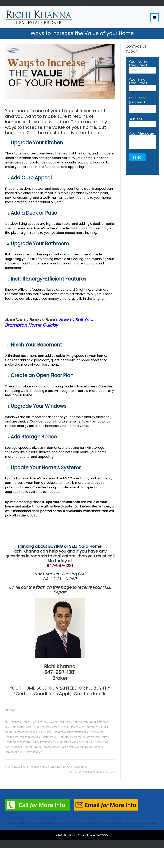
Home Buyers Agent (84, 721)
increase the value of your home (33, 731)
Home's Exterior (59, 726)
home (68, 721)
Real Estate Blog (67, 736)
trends (57, 746)
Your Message (141, 134)
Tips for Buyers (32, 746)
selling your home (91, 741)
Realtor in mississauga (18, 741)
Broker (26, 721)
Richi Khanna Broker (75, 835)
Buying (35, 721)
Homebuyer (77, 726)
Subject (135, 119)
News (12, 709)
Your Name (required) (138, 64)
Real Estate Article (46, 736)
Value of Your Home (80, 746)
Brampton (15, 721)
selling (58, 741)
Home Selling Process (36, 726)
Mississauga (81, 731)
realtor (104, 736)
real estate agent (24, 736)
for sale (44, 721)
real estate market (88, 736)
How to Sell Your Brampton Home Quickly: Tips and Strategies (46, 766)
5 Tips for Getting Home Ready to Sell (89, 771)
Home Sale (17, 726)
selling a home (72, 741)
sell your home (45, 741)
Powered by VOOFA (98, 835)
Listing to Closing (63, 731)
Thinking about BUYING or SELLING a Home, (59, 546)
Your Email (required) (138, 82)
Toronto (47, 746)
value (65, 746)
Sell (34, 741)
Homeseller (91, 726)
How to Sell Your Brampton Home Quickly (49, 322)
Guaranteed (57, 721)
